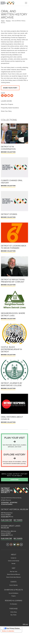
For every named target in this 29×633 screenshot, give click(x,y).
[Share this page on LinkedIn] (2, 95)
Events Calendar (14, 585)
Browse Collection (8, 152)
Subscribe (14, 479)
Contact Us (13, 558)
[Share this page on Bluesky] (8, 95)
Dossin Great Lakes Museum (13, 577)
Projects (8, 21)
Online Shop (13, 612)
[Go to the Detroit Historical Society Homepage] (8, 2)
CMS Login (25, 624)
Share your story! (10, 88)
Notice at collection (8, 631)
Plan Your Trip (6, 520)
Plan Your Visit (13, 571)
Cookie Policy (14, 502)
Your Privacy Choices (13, 628)
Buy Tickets (18, 520)
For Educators (13, 604)
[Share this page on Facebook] (5, 95)
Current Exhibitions (13, 593)
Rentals (13, 563)
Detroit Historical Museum (13, 574)
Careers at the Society (13, 561)
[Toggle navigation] (26, 3)
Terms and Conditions (7, 504)
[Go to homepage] (14, 492)
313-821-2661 (4, 535)
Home (3, 21)
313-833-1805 (4, 516)
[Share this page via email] (11, 95)
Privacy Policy (6, 502)
